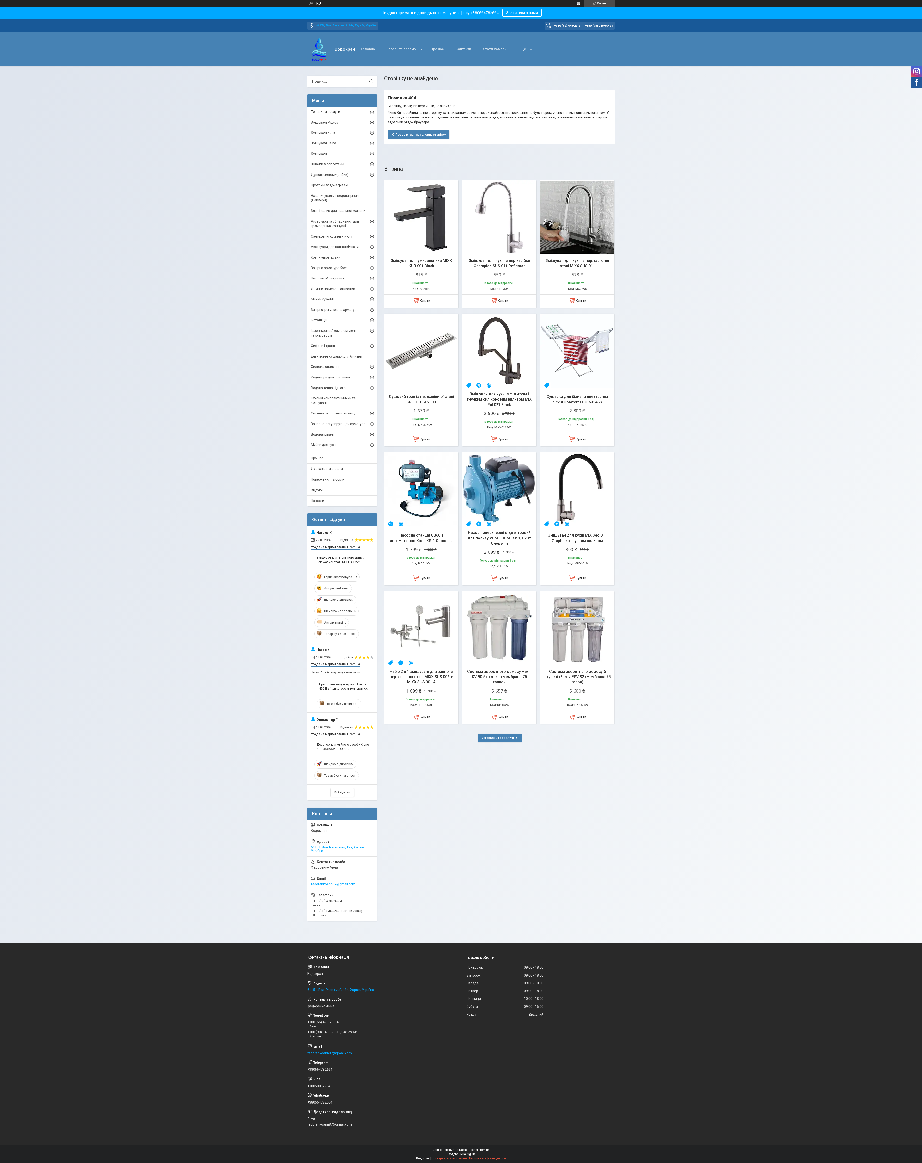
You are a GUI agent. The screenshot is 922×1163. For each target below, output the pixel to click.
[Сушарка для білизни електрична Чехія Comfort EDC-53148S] (577, 351)
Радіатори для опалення (330, 377)
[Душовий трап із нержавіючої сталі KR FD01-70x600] (421, 351)
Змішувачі (319, 153)
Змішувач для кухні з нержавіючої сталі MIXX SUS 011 (577, 263)
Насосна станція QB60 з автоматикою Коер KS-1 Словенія (421, 538)
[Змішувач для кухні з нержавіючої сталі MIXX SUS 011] (577, 217)
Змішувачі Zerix (323, 133)
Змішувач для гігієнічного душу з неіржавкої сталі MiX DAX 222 (341, 560)
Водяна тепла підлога (328, 388)
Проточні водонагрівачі (329, 185)
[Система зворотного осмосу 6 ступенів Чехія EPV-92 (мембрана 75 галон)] (577, 628)
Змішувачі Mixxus (324, 122)
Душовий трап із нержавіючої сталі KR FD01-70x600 (421, 399)
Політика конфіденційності (487, 1158)
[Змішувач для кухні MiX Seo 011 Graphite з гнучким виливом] (577, 489)
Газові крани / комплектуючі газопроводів (333, 333)
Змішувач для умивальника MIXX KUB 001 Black (421, 263)
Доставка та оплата (327, 468)
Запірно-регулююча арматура (334, 310)
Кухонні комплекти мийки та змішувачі (333, 400)
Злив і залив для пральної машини (338, 211)
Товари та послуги (402, 49)
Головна (368, 49)
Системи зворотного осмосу (333, 413)
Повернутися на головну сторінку (420, 134)
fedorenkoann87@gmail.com (333, 884)
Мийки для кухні (323, 445)
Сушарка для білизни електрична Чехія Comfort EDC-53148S (577, 399)
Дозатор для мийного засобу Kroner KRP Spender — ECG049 (343, 747)
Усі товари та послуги (497, 738)
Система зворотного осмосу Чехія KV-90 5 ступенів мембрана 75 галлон (499, 677)
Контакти (463, 49)
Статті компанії (496, 49)
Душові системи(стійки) (329, 175)
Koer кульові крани (325, 257)
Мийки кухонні (322, 299)
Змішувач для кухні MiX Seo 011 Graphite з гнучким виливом (577, 538)
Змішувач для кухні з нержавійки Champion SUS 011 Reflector (499, 263)
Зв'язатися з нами (522, 13)
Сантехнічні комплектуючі (331, 236)
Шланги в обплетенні (327, 164)
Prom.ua (484, 1149)
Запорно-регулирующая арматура (338, 424)
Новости (317, 501)
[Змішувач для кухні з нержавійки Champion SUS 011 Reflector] (499, 217)
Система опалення (325, 367)
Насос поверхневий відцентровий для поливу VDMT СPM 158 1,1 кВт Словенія (499, 538)
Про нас (437, 49)
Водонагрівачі (322, 434)
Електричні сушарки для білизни (336, 356)
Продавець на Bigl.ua (461, 1154)
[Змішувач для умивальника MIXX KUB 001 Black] (421, 217)
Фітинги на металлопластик (333, 289)
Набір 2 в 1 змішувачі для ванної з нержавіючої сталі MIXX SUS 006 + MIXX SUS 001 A (421, 677)
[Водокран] (319, 49)
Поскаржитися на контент (449, 1158)
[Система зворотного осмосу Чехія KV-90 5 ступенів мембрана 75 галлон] (499, 628)
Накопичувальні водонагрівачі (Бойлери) (335, 198)
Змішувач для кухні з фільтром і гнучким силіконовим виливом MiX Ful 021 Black (499, 399)
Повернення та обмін (327, 479)
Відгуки (317, 490)
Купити (425, 300)
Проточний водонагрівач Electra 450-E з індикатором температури (344, 686)
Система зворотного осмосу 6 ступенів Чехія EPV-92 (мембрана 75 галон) (577, 677)
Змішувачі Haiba (323, 143)
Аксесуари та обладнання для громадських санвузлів (335, 223)
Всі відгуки (342, 792)
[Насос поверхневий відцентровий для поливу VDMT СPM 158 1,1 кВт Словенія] (499, 489)
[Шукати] (371, 81)
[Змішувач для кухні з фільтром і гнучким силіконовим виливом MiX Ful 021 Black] (499, 351)
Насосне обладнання (327, 278)
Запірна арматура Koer (329, 268)
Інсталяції (319, 320)
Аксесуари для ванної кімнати (335, 247)
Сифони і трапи (323, 346)
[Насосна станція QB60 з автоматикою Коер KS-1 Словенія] (421, 489)
